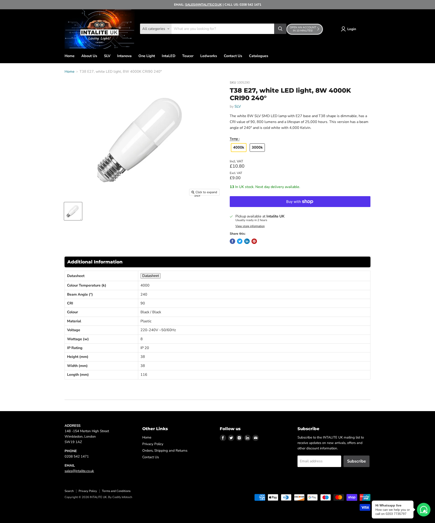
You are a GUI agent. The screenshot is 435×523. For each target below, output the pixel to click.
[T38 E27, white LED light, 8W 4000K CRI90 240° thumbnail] (73, 211)
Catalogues (258, 55)
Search (69, 491)
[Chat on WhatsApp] (423, 509)
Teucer (187, 55)
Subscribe (356, 461)
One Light (146, 55)
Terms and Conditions (116, 491)
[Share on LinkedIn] (247, 241)
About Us (89, 55)
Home (70, 55)
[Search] (280, 29)
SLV (107, 55)
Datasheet (150, 276)
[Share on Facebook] (232, 241)
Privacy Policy (152, 444)
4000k (238, 147)
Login (351, 29)
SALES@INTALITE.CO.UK (203, 4)
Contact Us (233, 55)
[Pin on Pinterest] (254, 241)
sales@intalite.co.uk (79, 471)
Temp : (234, 139)
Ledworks (208, 55)
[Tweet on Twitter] (239, 241)
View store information (250, 226)
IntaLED (168, 55)
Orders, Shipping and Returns (164, 450)
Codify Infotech (122, 497)
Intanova (124, 55)
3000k (257, 147)
